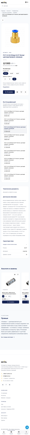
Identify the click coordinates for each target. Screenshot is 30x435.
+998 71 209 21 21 (7, 373)
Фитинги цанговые (7, 12)
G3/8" (11, 73)
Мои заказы (4, 418)
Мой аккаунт (4, 415)
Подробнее (6, 87)
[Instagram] (6, 384)
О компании (4, 393)
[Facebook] (9, 384)
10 (9, 79)
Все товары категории (7, 337)
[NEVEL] (4, 2)
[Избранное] (21, 92)
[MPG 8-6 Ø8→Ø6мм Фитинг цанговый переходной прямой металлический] (10, 281)
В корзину (10, 92)
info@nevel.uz (6, 376)
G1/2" (17, 73)
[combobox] (15, 5)
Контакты (3, 395)
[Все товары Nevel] (5, 59)
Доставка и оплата (6, 406)
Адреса (3, 420)
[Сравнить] (17, 92)
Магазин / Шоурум (5, 398)
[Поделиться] (25, 92)
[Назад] (3, 20)
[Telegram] (2, 384)
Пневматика (15, 11)
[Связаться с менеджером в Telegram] (27, 427)
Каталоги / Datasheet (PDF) (7, 409)
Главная (3, 11)
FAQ (2, 404)
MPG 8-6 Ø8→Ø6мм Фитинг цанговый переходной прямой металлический (9, 293)
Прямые (15, 12)
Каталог (9, 11)
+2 (9, 296)
